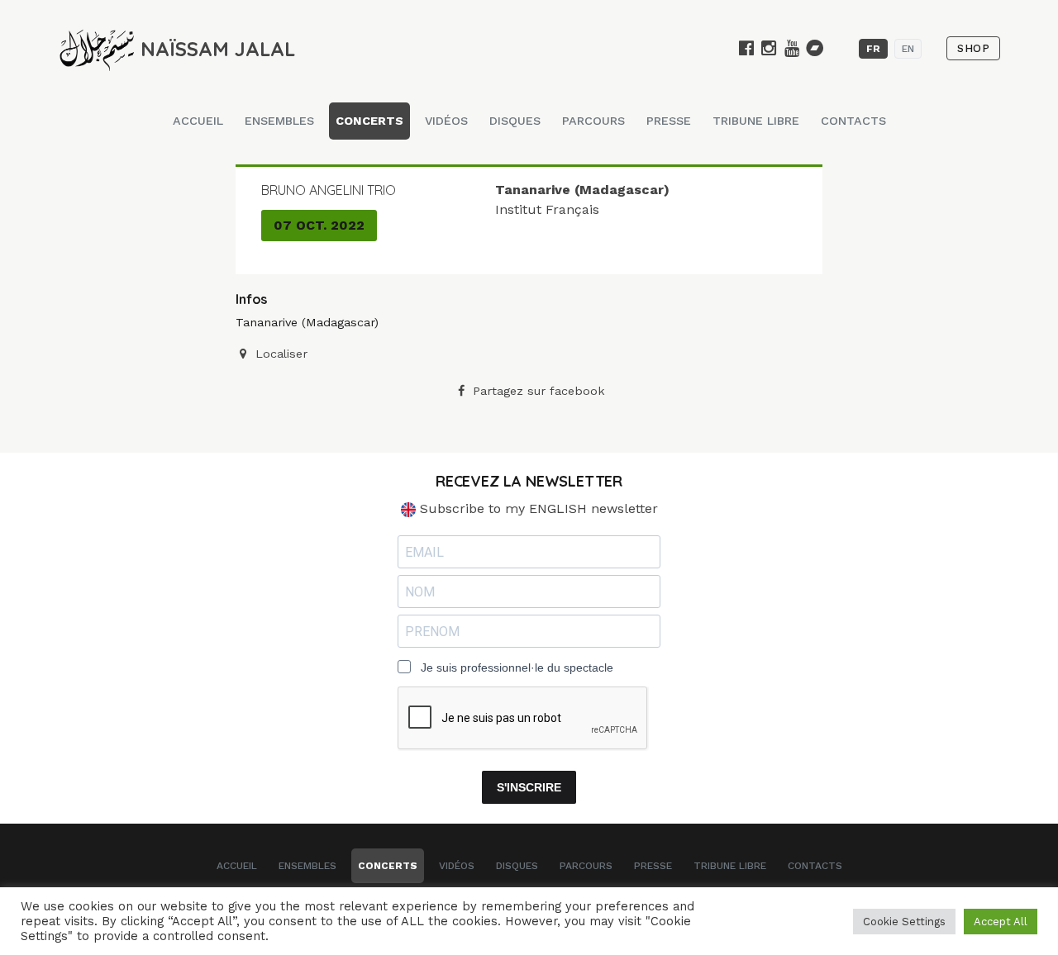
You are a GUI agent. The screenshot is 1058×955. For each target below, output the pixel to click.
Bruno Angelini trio (328, 190)
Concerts (369, 120)
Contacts (853, 120)
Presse (668, 120)
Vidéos (446, 120)
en (908, 49)
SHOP (973, 48)
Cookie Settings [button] (904, 921)
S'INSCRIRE (529, 787)
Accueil (198, 120)
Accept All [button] (1000, 921)
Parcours (593, 120)
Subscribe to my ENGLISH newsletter (537, 508)
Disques (515, 120)
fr (873, 49)
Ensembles (279, 120)
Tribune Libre (755, 120)
